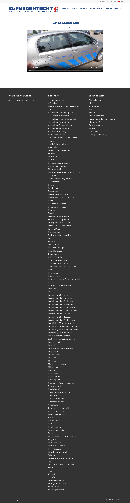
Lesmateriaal (53, 345)
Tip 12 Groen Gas (65, 23)
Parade (92, 128)
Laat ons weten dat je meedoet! (62, 339)
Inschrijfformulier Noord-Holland (62, 310)
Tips (50, 471)
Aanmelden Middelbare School (62, 119)
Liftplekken (53, 351)
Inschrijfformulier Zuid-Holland (61, 320)
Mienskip (52, 361)
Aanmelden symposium (58, 128)
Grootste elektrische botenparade (63, 266)
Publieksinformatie (56, 446)
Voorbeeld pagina (56, 480)
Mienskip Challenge (57, 364)
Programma (53, 439)
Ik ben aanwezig (55, 276)
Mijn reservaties (55, 367)
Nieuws (51, 370)
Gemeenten (53, 254)
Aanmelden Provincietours (60, 125)
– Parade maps (54, 103)
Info (50, 292)
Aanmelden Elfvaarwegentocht (62, 113)
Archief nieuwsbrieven (58, 144)
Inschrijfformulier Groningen (60, 304)
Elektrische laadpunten (58, 216)
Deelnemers (53, 191)
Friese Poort (53, 245)
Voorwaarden (54, 486)
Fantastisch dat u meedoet (60, 235)
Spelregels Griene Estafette (60, 458)
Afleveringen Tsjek (56, 135)
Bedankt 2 (52, 153)
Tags (50, 461)
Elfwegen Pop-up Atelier (59, 223)
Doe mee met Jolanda (57, 207)
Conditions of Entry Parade (60, 179)
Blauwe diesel (54, 169)
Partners (51, 417)
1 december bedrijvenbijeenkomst (63, 106)
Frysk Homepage (55, 251)
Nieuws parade (55, 380)
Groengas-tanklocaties (58, 263)
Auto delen (53, 147)
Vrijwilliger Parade (56, 490)
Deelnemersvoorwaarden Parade (62, 197)
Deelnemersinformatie (58, 194)
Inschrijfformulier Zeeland (59, 317)
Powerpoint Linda (56, 430)
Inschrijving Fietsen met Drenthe (62, 326)
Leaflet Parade (54, 342)
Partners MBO (54, 420)
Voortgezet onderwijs (57, 483)
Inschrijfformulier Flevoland (60, 298)
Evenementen (54, 232)
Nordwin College (55, 389)
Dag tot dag (53, 188)
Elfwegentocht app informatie (61, 226)
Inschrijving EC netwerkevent (61, 323)
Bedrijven (52, 157)
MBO (91, 109)
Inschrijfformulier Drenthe (59, 295)
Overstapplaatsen (56, 411)
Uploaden (52, 474)
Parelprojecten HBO (57, 414)
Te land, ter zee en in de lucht (61, 464)
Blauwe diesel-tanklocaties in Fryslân (64, 172)
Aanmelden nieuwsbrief (58, 122)
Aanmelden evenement (58, 116)
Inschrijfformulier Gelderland (60, 301)
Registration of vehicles (58, 452)
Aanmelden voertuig (57, 131)
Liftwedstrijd (54, 354)
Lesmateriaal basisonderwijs (60, 348)
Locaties (52, 358)
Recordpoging (54, 449)
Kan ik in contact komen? (59, 336)
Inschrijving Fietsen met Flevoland (63, 329)
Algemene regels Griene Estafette (63, 138)
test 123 (51, 468)
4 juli (50, 109)
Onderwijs (52, 395)
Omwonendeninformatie (59, 392)
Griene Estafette (55, 257)
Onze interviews (96, 125)
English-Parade (55, 229)
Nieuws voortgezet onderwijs (61, 383)
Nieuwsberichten (96, 116)
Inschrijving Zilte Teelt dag (60, 332)
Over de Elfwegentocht (58, 408)
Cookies (51, 185)
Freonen (51, 241)
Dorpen (51, 210)
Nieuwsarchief (54, 386)
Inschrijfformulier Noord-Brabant (62, 307)
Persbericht (94, 131)
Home (51, 270)
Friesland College (56, 248)
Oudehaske (53, 405)
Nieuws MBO (54, 376)
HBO (91, 103)
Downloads (53, 213)
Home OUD (53, 273)
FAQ (50, 238)
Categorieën (53, 175)
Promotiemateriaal (56, 442)
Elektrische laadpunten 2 (59, 219)
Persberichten (54, 427)
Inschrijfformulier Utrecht (59, 314)
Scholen (51, 455)
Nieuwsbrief (94, 122)
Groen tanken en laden (58, 260)
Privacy (51, 433)
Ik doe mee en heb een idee (60, 285)
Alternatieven (95, 100)
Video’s (51, 477)
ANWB (51, 141)
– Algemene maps (56, 100)
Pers (50, 424)
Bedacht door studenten (59, 150)
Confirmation (53, 182)
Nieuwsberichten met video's (102, 119)
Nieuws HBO (53, 373)
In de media (53, 288)
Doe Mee (52, 201)
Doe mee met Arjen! (57, 204)
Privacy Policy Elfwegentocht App (63, 436)
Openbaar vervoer (56, 398)
